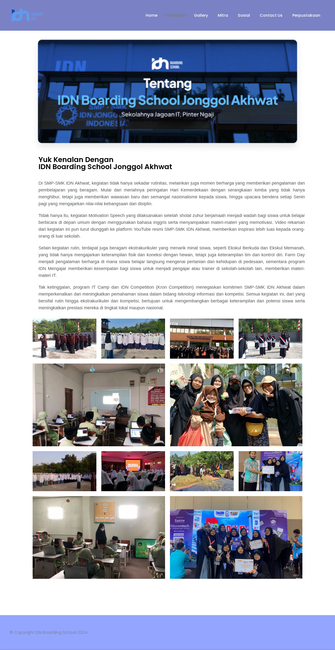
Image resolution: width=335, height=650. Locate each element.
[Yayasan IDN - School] (28, 15)
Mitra (223, 15)
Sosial (244, 15)
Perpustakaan (306, 15)
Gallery (201, 15)
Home (151, 15)
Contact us (271, 15)
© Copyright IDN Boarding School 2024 (48, 632)
